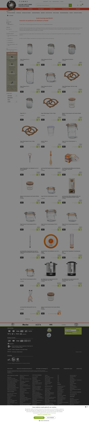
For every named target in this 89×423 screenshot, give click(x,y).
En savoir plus (53, 413)
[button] (44, 414)
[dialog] (44, 414)
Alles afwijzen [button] (50, 417)
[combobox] (85, 407)
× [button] (87, 406)
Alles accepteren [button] (39, 417)
